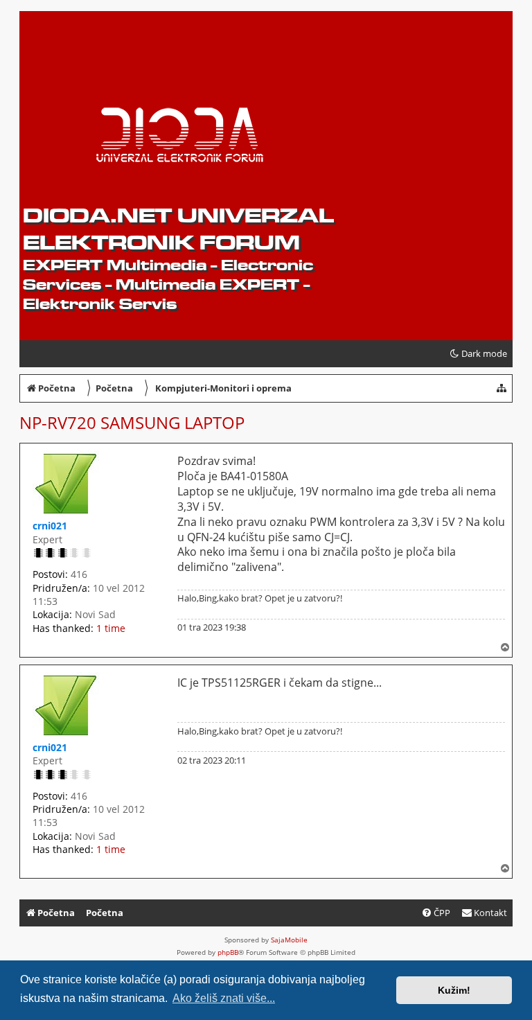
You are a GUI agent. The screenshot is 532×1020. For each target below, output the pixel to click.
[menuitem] (484, 912)
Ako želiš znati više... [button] (223, 998)
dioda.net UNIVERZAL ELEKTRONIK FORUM (178, 229)
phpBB (228, 952)
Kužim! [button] (454, 990)
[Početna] (129, 56)
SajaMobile (289, 939)
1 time (110, 628)
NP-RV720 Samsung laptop (132, 422)
